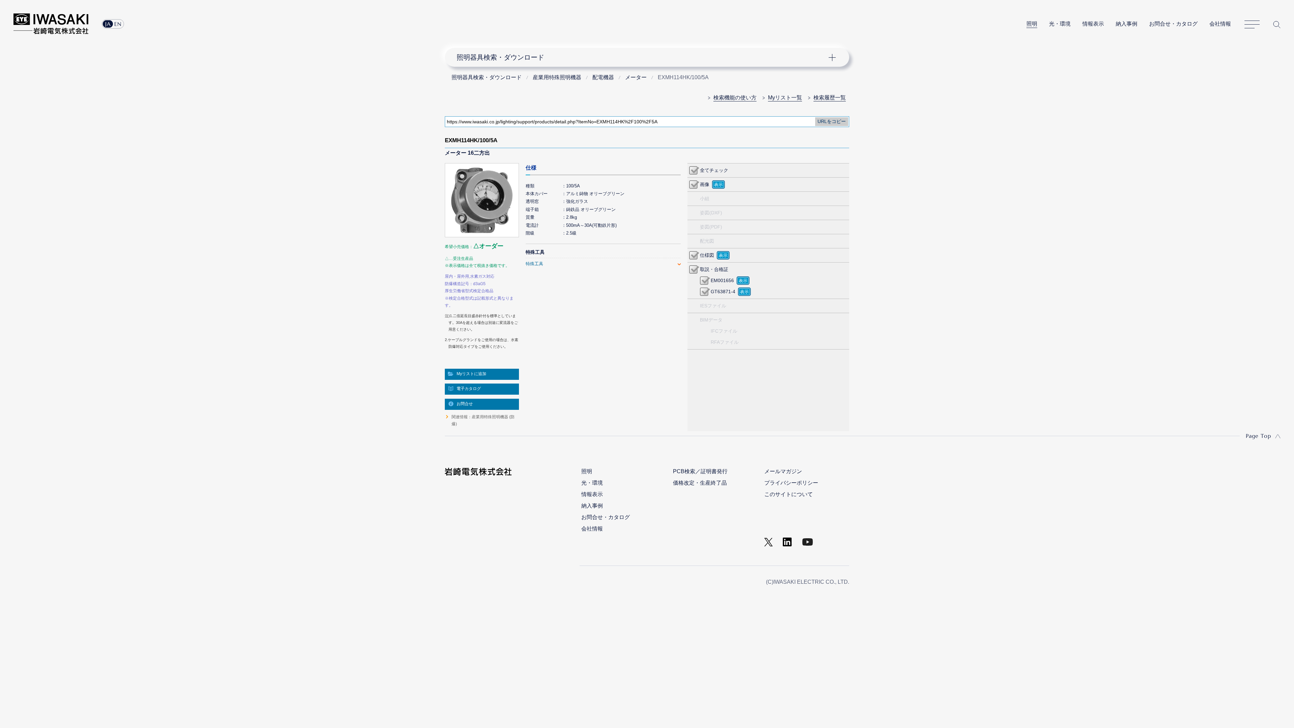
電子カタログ (469, 388)
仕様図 (707, 255)
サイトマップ (1252, 25)
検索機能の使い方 (735, 97)
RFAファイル (725, 342)
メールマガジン (783, 471)
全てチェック (714, 170)
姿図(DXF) (711, 212)
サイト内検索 (1277, 24)
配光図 (707, 241)
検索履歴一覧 (829, 97)
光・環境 (1060, 24)
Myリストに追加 (471, 373)
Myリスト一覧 (785, 97)
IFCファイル (724, 331)
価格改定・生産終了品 (700, 483)
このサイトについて (788, 494)
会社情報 (1220, 24)
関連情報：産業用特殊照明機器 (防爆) (483, 420)
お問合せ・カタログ (1173, 24)
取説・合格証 (714, 269)
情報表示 (1093, 24)
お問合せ (465, 403)
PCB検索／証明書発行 (700, 471)
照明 (1031, 24)
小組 (704, 198)
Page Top (1258, 435)
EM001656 (722, 280)
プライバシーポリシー (791, 483)
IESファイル (713, 305)
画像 (704, 184)
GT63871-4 (723, 291)
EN (118, 24)
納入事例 (1126, 24)
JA (108, 24)
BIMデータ (711, 320)
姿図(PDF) (711, 227)
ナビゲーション (643, 57)
